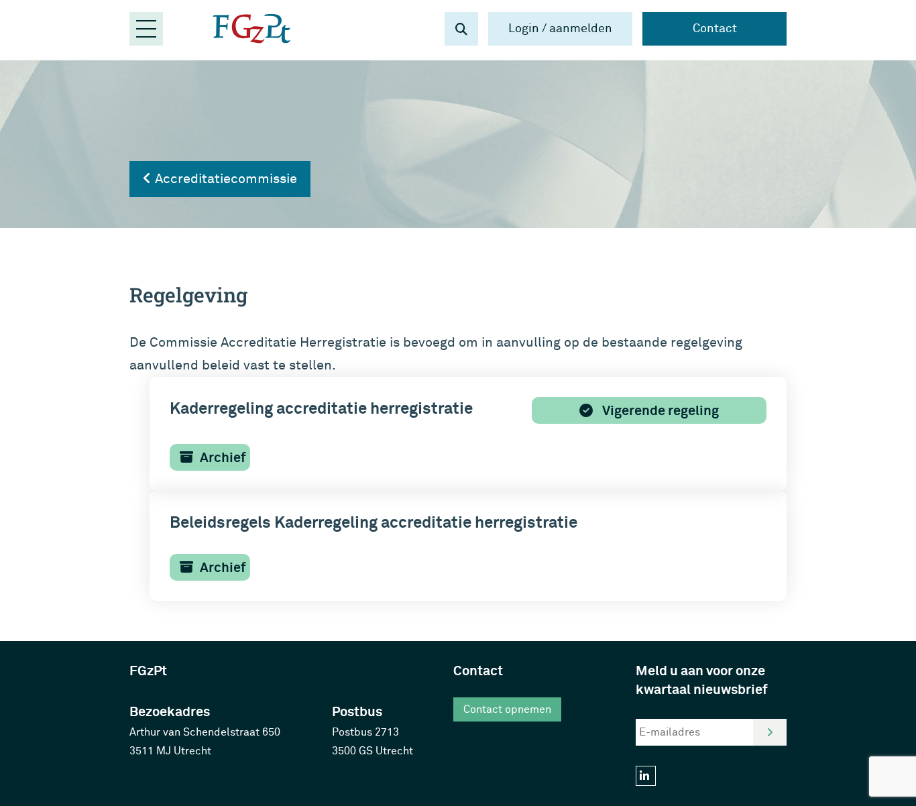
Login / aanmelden (560, 28)
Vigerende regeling (659, 410)
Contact (715, 28)
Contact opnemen (507, 709)
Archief (223, 457)
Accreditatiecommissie (224, 178)
